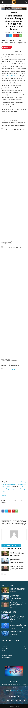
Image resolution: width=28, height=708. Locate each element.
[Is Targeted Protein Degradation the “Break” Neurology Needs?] (5, 553)
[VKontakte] (20, 700)
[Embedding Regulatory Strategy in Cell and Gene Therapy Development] (5, 568)
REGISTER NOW (6, 47)
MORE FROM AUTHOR (12, 548)
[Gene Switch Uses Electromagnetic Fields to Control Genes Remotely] (5, 561)
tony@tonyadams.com (16, 690)
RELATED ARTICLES (11, 545)
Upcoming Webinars (19, 500)
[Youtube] (24, 700)
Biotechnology (9, 5)
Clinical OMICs (11, 76)
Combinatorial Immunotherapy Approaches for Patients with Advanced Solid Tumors (13, 484)
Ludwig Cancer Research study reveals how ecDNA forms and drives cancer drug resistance (7, 522)
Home (2, 5)
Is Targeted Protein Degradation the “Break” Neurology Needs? (17, 553)
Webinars (4, 502)
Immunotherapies (9, 500)
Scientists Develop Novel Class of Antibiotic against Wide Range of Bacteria (20, 522)
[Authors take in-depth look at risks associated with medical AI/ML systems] (5, 633)
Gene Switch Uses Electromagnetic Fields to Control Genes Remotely (17, 560)
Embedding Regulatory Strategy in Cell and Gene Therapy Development (17, 568)
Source (3, 495)
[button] (26, 2)
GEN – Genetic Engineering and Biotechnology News (13, 489)
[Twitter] (12, 700)
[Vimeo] (16, 700)
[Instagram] (7, 700)
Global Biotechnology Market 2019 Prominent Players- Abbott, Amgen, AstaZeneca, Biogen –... (18, 625)
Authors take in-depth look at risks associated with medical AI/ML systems (17, 633)
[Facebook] (3, 700)
